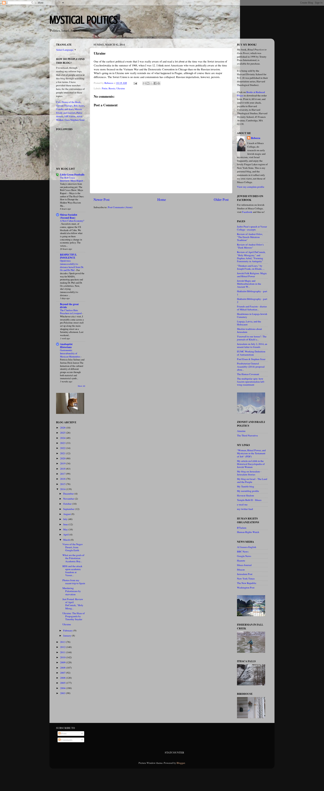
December (68, 493)
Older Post (221, 199)
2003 (63, 693)
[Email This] (144, 83)
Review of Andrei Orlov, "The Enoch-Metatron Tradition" (250, 237)
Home (161, 199)
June (65, 524)
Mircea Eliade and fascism (69, 110)
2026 (63, 427)
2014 (63, 489)
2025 (63, 432)
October (67, 503)
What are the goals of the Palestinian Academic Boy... (73, 558)
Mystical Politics (84, 20)
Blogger (181, 763)
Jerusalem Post (244, 574)
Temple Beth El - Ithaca (249, 500)
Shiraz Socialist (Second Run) (68, 216)
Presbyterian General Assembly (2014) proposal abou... (251, 366)
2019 (63, 463)
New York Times (246, 578)
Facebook (247, 212)
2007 (63, 672)
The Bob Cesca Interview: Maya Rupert (72, 179)
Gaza (67, 120)
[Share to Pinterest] (158, 83)
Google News (244, 556)
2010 (63, 657)
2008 (63, 667)
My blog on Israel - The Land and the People (252, 480)
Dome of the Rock (71, 102)
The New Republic (246, 583)
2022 (63, 448)
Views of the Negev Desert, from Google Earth (72, 547)
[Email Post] (135, 83)
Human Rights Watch (248, 532)
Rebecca (255, 138)
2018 (63, 468)
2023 (63, 443)
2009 (63, 662)
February (68, 630)
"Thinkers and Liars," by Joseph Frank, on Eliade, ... (250, 267)
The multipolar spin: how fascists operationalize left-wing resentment (251, 381)
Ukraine (120, 88)
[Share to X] (151, 83)
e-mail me (242, 504)
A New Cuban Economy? (72, 220)
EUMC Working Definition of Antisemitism (251, 353)
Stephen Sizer (77, 120)
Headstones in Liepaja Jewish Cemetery (252, 315)
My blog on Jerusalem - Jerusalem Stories (249, 473)
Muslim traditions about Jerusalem (249, 330)
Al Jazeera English (246, 547)
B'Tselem (241, 527)
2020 (63, 458)
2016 (63, 478)
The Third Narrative (247, 435)
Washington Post (245, 587)
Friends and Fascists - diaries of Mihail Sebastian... (252, 308)
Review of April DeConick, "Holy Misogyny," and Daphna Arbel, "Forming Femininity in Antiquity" (251, 256)
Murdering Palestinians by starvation (71, 591)
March (66, 539)
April (66, 534)
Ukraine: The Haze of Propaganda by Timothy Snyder (73, 616)
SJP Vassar (69, 116)
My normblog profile (248, 491)
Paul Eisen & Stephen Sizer (251, 359)
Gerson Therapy (64, 105)
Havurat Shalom (245, 495)
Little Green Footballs (72, 174)
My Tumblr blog (245, 486)
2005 (63, 682)
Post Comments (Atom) (120, 207)
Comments (66, 739)
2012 (63, 647)
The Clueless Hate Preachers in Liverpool (71, 311)
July (65, 519)
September (69, 509)
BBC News (242, 551)
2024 (63, 438)
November (69, 498)
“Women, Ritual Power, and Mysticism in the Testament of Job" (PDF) (251, 453)
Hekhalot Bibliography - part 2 (252, 300)
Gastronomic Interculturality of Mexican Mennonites (70, 353)
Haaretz (241, 560)
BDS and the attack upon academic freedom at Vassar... (72, 570)
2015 (63, 484)
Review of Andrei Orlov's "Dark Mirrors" (250, 246)
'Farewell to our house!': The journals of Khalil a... (251, 338)
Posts (64, 733)
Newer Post (102, 199)
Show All (81, 386)
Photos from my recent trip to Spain (73, 582)
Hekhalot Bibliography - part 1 (252, 293)
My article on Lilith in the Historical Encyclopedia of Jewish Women (251, 464)
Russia (112, 88)
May (65, 529)
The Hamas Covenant (248, 374)
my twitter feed (245, 509)
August (67, 514)
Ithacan (241, 569)
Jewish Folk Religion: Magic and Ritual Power (252, 275)
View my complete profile (250, 186)
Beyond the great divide (69, 305)
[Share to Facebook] (155, 83)
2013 (63, 642)
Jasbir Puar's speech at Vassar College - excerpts (252, 228)
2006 (63, 677)
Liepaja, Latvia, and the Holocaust (249, 323)
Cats (58, 102)
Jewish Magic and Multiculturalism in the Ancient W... (249, 283)
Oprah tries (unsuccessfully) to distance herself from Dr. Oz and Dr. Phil (72, 265)
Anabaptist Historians (66, 345)
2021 (63, 453)
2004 (63, 688)
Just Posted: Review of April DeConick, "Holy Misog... (72, 603)
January (67, 635)
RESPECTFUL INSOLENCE (68, 256)
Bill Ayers (79, 105)
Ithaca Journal (244, 565)
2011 (63, 652)
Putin (104, 88)
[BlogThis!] (148, 83)
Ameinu (241, 431)
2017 (63, 473)
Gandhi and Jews (65, 109)
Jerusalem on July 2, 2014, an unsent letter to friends (252, 345)
